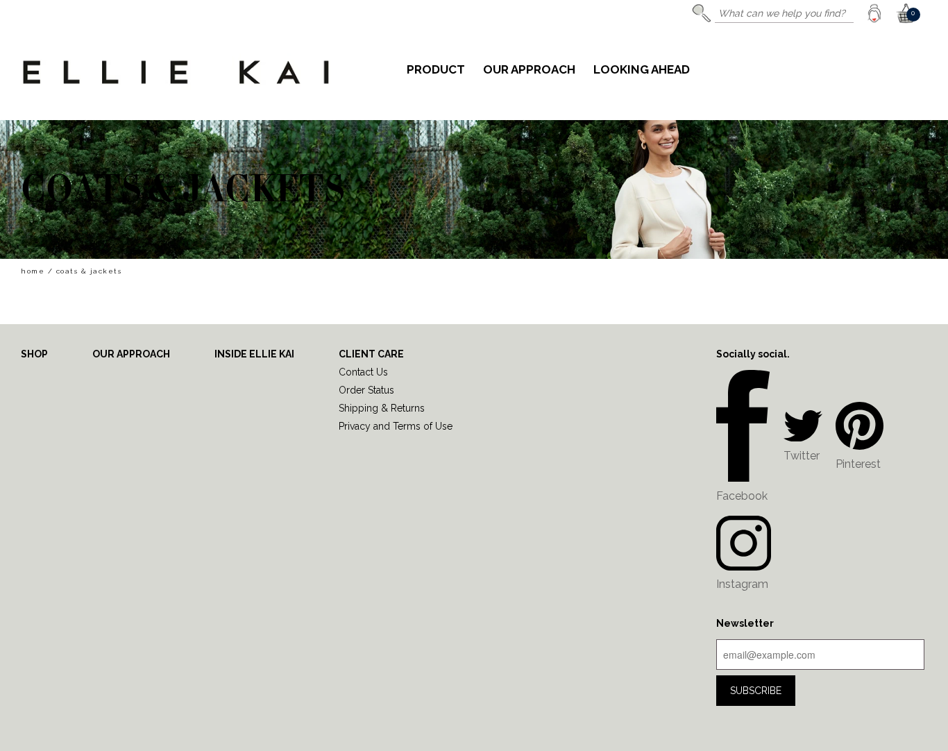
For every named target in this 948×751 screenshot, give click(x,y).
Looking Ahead (641, 70)
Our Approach (529, 70)
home (32, 271)
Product (436, 70)
